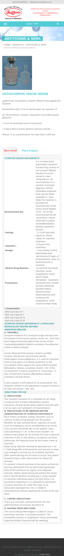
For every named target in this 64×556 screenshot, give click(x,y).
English (29, 23)
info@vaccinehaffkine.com (40, 2)
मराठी (36, 23)
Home (7, 45)
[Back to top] (55, 547)
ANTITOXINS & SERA (36, 45)
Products (18, 45)
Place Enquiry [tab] (30, 150)
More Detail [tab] (10, 150)
